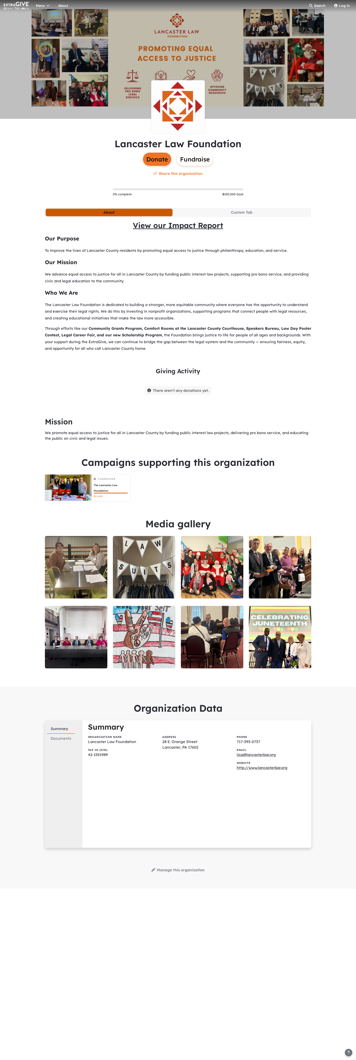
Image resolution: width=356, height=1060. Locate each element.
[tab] (109, 212)
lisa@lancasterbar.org (256, 754)
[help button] (348, 1052)
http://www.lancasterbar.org (262, 767)
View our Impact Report (178, 225)
